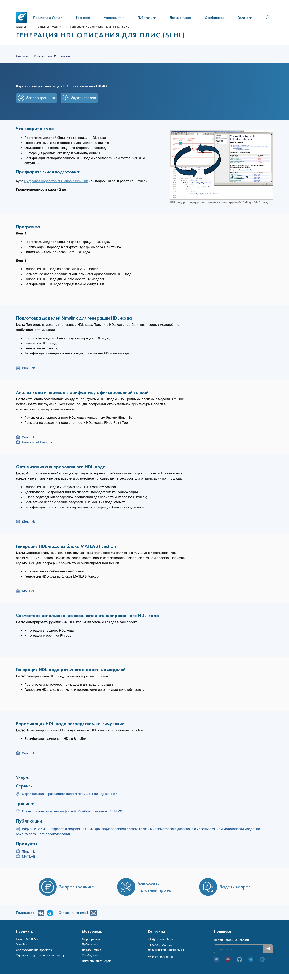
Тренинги (83, 17)
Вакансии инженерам (96, 960)
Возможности (44, 56)
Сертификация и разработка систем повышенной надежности (69, 793)
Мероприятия (113, 17)
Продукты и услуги (48, 26)
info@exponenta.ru (160, 938)
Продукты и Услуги (47, 17)
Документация (181, 17)
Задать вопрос (83, 97)
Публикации (147, 17)
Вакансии (245, 17)
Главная (21, 26)
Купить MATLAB (27, 938)
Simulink (28, 368)
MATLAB (28, 591)
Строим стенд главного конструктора (41, 955)
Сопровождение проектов (34, 949)
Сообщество (214, 17)
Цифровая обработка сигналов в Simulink (56, 181)
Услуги (65, 56)
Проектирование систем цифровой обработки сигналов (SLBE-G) (72, 811)
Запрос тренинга (40, 97)
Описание (23, 56)
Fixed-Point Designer (38, 442)
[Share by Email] (92, 912)
